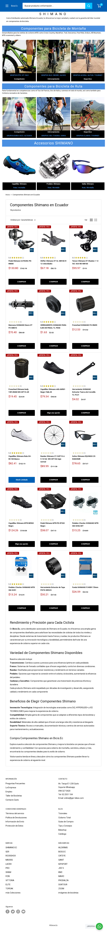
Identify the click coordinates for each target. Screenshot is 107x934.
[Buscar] (88, 6)
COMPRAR (21, 282)
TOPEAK (9, 888)
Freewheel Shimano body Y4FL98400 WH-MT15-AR (18, 390)
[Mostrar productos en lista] (96, 220)
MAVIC (61, 876)
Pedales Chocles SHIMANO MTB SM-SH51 (21, 588)
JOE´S (61, 868)
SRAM (8, 872)
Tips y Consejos (65, 826)
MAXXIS (9, 860)
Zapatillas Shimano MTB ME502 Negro (21, 524)
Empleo (9, 792)
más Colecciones (13, 893)
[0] (99, 5)
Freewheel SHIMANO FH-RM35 (84, 325)
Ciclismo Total (64, 817)
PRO (7, 868)
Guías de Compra (65, 821)
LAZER (9, 864)
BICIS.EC (62, 852)
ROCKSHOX (11, 856)
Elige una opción (53, 413)
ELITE (8, 884)
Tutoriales (62, 813)
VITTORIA (10, 880)
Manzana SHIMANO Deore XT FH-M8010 (20, 326)
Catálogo (62, 834)
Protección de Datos (14, 826)
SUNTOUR (62, 884)
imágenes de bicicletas (68, 893)
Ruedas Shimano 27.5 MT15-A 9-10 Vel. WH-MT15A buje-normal (52, 459)
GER (7, 852)
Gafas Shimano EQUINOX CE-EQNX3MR (84, 457)
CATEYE (62, 856)
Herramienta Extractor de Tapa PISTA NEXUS (52, 588)
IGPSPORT (63, 864)
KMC (60, 872)
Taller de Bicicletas (14, 796)
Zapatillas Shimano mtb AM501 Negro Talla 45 (52, 390)
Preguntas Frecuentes (15, 783)
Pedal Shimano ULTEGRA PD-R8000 (20, 262)
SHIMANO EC (11, 847)
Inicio (8, 195)
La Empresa (11, 787)
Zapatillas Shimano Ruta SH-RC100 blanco (19, 457)
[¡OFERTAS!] (99, 926)
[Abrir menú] (7, 6)
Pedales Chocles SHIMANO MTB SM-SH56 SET (85, 524)
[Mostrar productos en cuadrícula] (91, 220)
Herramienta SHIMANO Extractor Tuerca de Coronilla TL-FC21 (83, 392)
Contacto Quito (12, 800)
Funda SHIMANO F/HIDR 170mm (85, 587)
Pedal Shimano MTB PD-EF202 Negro (52, 524)
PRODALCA (63, 880)
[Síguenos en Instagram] (18, 911)
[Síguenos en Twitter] (13, 911)
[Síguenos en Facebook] (7, 911)
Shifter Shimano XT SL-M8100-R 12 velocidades (53, 262)
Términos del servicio (15, 813)
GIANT (61, 860)
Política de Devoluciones (16, 817)
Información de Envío (15, 821)
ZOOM (61, 888)
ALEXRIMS (63, 847)
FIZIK (8, 876)
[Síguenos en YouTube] (23, 911)
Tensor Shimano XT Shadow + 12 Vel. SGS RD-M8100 (85, 262)
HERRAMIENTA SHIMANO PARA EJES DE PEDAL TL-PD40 (53, 326)
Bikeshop (62, 830)
